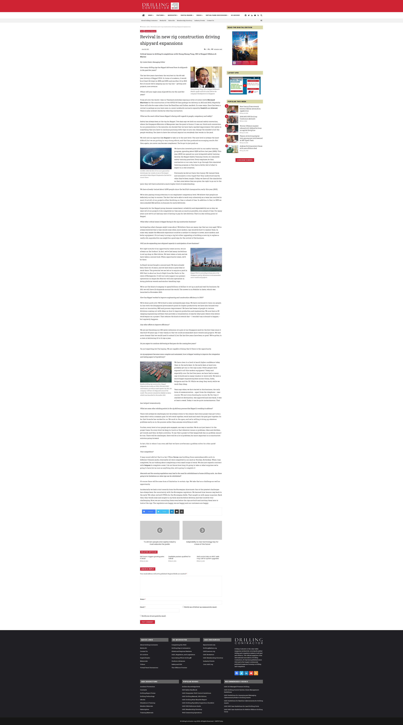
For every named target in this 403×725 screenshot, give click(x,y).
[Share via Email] (177, 512)
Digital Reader (186, 15)
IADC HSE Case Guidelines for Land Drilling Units (241, 706)
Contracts (143, 690)
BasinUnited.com (209, 645)
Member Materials (146, 706)
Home (143, 27)
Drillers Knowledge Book (191, 687)
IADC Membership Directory (213, 658)
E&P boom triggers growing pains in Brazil (152, 557)
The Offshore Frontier (179, 668)
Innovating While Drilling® (181, 658)
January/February (150, 31)
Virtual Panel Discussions (216, 15)
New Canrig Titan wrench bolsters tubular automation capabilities (250, 108)
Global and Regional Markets (182, 651)
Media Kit (163, 20)
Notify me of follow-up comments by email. (200, 607)
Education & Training (147, 703)
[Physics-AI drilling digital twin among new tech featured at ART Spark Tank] (232, 139)
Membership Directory (184, 20)
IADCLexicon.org (209, 651)
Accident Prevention (147, 687)
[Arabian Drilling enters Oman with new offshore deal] (232, 149)
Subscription (144, 709)
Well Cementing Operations (192, 713)
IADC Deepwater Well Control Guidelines (196, 693)
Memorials (144, 661)
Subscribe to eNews (245, 160)
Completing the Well (179, 645)
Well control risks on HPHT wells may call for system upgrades (208, 557)
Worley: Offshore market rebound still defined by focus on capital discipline (251, 128)
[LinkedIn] (172, 512)
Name (142, 599)
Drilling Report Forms (147, 693)
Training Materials (146, 713)
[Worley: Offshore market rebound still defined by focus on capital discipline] (232, 129)
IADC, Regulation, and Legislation (183, 655)
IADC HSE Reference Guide (191, 706)
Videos (199, 15)
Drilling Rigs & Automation (181, 648)
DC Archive (235, 15)
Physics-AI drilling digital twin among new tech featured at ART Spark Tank (251, 138)
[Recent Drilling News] (244, 64)
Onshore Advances (178, 661)
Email (142, 607)
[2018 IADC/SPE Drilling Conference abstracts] (232, 119)
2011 (148, 27)
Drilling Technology (147, 696)
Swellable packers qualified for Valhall (179, 557)
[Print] (182, 512)
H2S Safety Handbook (189, 690)
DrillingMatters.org (210, 648)
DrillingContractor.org (189, 721)
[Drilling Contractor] (159, 6)
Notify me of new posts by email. (154, 616)
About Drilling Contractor (149, 20)
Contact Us (210, 20)
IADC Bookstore (208, 655)
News (150, 15)
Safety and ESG (177, 664)
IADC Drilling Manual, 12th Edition (194, 696)
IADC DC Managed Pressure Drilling (236, 687)
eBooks (142, 700)
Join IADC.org (208, 664)
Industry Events (199, 20)
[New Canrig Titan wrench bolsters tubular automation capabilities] (232, 109)
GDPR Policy (219, 721)
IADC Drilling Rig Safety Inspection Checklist (198, 703)
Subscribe (171, 20)
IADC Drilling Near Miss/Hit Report (194, 700)
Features (160, 15)
